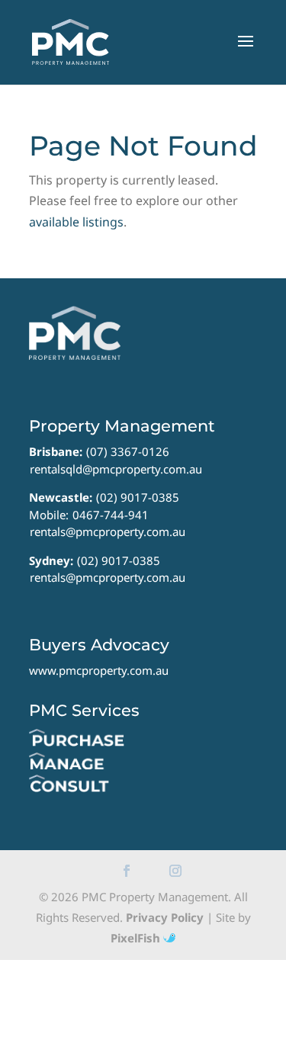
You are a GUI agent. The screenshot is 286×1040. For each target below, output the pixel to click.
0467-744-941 (110, 514)
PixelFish (137, 937)
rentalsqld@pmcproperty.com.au (116, 469)
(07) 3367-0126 (127, 451)
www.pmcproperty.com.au (99, 670)
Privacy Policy (165, 917)
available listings (76, 221)
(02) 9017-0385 (137, 497)
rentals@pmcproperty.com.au (107, 531)
